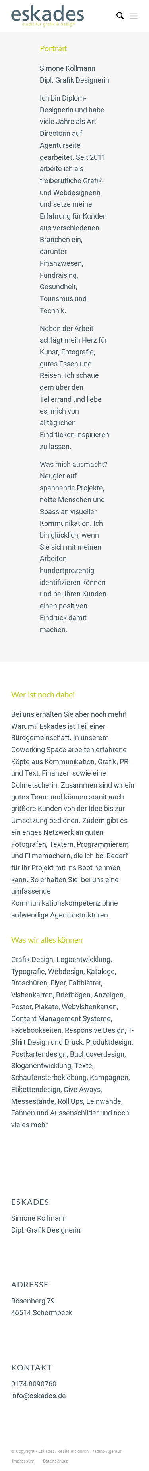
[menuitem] (116, 16)
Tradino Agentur (106, 1451)
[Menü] (134, 15)
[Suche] (116, 16)
